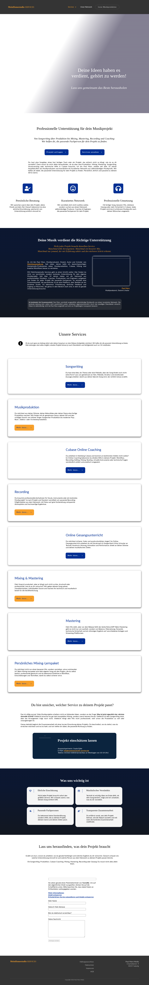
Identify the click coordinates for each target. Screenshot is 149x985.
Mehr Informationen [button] (56, 893)
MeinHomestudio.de (35, 264)
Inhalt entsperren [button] (55, 895)
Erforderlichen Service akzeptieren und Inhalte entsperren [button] (71, 897)
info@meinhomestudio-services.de (76, 751)
